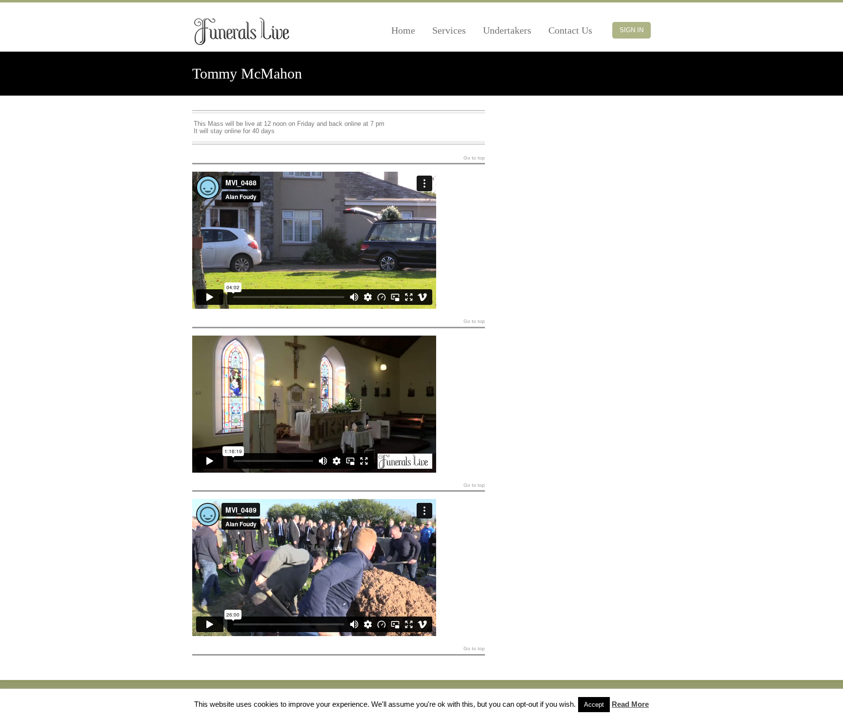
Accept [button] (594, 704)
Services (449, 30)
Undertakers (507, 30)
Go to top (474, 158)
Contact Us (570, 30)
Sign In (631, 30)
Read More (630, 704)
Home (403, 30)
